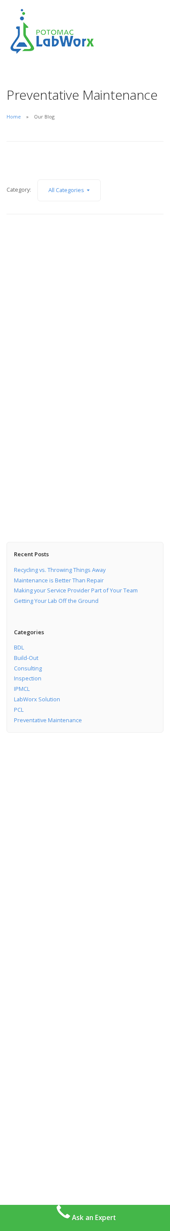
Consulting (28, 668)
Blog (13, 948)
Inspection (27, 678)
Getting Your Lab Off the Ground (56, 601)
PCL (19, 710)
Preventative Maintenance (48, 720)
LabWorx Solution (37, 699)
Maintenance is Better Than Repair (59, 580)
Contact (17, 935)
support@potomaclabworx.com (50, 1038)
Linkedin (24, 1100)
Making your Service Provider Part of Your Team (76, 590)
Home (14, 116)
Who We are (23, 909)
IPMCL (22, 689)
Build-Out (26, 658)
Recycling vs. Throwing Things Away (59, 570)
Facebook (25, 1087)
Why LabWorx (25, 922)
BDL (19, 647)
